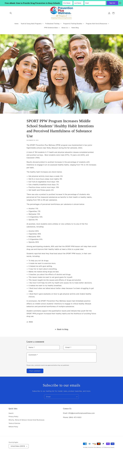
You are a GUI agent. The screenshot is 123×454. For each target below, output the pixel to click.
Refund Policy (13, 426)
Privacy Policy (13, 416)
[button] (11, 13)
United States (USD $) (18, 446)
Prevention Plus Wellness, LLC (95, 447)
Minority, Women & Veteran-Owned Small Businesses (26, 420)
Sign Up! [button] (112, 3)
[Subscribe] (76, 396)
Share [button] (31, 322)
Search (11, 413)
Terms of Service (14, 423)
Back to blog (62, 329)
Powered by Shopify (109, 447)
